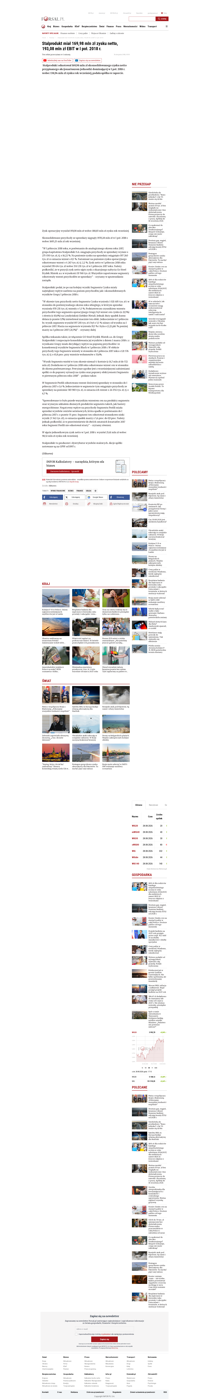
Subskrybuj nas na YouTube (59, 60)
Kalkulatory (89, 1374)
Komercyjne (110, 1366)
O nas (59, 1392)
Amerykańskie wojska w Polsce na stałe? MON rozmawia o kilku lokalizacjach (53, 669)
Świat (44, 1357)
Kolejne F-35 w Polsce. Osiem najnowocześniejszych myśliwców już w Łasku (54, 612)
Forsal (44, 38)
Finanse (66, 1369)
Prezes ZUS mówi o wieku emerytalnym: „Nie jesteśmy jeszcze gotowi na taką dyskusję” (114, 640)
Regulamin (117, 1392)
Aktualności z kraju (48, 1383)
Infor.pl (108, 1374)
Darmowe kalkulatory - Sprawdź (64, 471)
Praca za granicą (90, 1369)
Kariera (86, 1366)
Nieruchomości (112, 1357)
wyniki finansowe (58, 491)
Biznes (66, 1357)
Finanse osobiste (68, 33)
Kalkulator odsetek (90, 1383)
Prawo (108, 1378)
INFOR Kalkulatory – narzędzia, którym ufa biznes (75, 463)
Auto (128, 1383)
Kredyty (66, 1383)
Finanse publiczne (69, 1381)
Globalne (45, 1381)
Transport (131, 1357)
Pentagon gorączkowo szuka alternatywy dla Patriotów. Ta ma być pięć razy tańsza (85, 766)
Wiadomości (131, 1378)
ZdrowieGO (152, 1374)
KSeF (65, 1366)
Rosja (44, 1361)
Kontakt (45, 1392)
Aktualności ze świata (49, 1386)
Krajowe (45, 1378)
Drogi (128, 1364)
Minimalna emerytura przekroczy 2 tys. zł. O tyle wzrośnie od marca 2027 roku (85, 669)
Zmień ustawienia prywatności (142, 1392)
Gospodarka (68, 1374)
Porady (150, 1386)
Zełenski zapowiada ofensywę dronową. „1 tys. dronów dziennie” (55, 737)
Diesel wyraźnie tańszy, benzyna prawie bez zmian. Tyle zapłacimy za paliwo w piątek (114, 669)
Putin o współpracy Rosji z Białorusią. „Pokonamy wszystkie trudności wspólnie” (56, 709)
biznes (70, 491)
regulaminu (105, 1334)
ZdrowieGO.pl (127, 13)
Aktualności (67, 1361)
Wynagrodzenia (89, 1364)
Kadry (108, 1381)
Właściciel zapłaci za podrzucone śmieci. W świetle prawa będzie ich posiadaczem (85, 640)
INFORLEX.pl (114, 13)
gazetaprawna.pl (153, 13)
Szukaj (163, 19)
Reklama (74, 1392)
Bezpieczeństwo (49, 1374)
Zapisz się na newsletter (89, 60)
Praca (86, 1357)
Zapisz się (104, 1339)
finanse (80, 491)
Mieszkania (109, 1364)
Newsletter (139, 13)
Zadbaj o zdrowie (117, 33)
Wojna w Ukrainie (98, 33)
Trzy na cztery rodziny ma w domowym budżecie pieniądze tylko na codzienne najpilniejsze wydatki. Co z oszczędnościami (115, 612)
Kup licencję (74, 482)
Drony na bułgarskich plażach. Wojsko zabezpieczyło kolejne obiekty (115, 737)
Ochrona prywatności (95, 1392)
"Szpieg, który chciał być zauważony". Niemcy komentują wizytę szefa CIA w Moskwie (55, 766)
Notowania (152, 1357)
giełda (88, 491)
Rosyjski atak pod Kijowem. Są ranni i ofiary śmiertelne (115, 708)
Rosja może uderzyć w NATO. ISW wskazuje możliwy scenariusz (114, 766)
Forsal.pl (51, 38)
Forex (150, 1366)
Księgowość (110, 1383)
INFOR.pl (91, 13)
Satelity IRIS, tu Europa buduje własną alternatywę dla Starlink (85, 709)
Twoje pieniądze (69, 1386)
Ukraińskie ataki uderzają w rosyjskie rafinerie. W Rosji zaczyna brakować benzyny (84, 737)
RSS (165, 1392)
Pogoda (129, 1386)
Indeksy (150, 1361)
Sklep (165, 13)
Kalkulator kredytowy (91, 1386)
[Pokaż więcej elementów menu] (167, 26)
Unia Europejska (47, 1369)
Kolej (128, 1366)
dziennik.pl (102, 13)
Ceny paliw (83, 33)
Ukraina (44, 1364)
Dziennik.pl (131, 1374)
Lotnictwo (130, 1369)
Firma (65, 1364)
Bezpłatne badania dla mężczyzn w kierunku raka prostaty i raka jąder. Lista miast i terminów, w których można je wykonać (84, 612)
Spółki (150, 1364)
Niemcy (44, 1366)
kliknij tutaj (114, 1348)
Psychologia (152, 1383)
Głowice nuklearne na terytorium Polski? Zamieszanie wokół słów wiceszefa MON (53, 640)
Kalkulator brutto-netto (92, 1378)
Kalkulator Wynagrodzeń (92, 1381)
